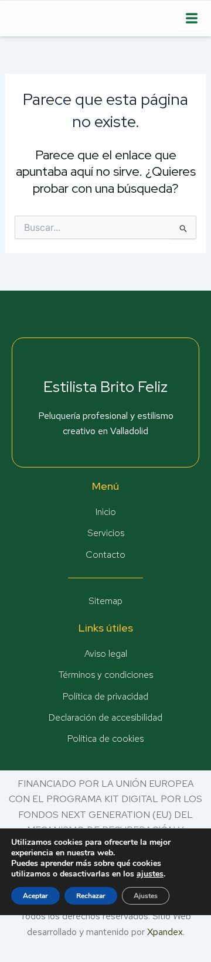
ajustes (150, 874)
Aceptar (35, 895)
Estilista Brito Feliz (105, 387)
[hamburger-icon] (192, 18)
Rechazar (91, 895)
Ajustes (146, 895)
